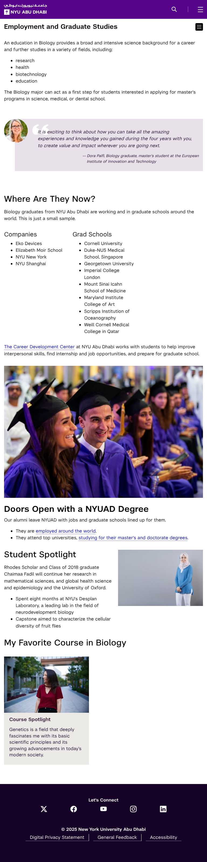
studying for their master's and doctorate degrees (132, 538)
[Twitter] (44, 809)
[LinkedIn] (163, 809)
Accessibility (163, 837)
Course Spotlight (30, 719)
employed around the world (66, 531)
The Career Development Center (39, 347)
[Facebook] (74, 809)
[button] (174, 10)
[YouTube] (104, 809)
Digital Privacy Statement (57, 837)
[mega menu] (199, 9)
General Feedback (117, 837)
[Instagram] (133, 809)
